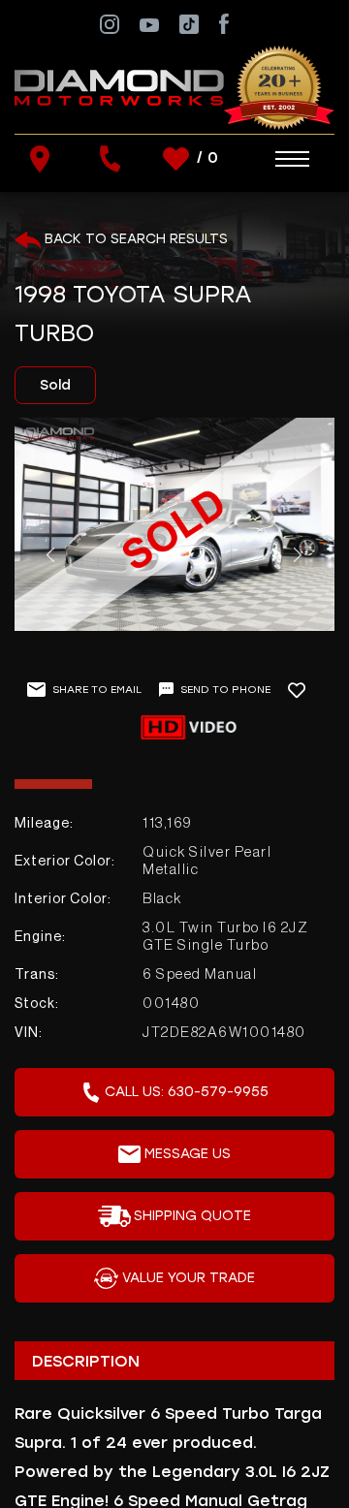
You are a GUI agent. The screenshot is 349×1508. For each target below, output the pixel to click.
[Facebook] (223, 23)
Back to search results (134, 239)
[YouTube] (149, 24)
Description (86, 1361)
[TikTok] (189, 23)
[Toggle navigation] (272, 159)
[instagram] (109, 23)
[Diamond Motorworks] (174, 87)
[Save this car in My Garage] (305, 690)
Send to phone (225, 689)
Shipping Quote (192, 1216)
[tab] (174, 1360)
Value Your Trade (188, 1278)
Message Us (187, 1154)
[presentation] (50, 555)
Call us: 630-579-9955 (187, 1092)
